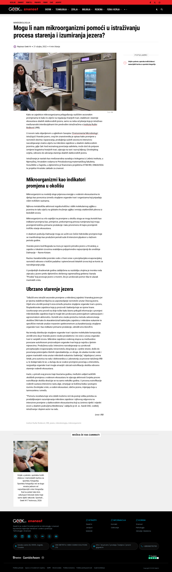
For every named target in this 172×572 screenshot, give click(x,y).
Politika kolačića (69, 568)
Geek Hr (23, 500)
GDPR (49, 568)
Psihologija (140, 527)
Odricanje (115, 527)
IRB (47, 423)
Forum (45, 2)
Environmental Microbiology (85, 133)
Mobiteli (29, 2)
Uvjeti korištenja (99, 568)
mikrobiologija (61, 423)
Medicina (98, 9)
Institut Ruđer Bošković (35, 423)
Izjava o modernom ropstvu (35, 568)
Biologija (86, 9)
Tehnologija (61, 9)
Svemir (48, 9)
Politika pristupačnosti (84, 568)
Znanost (21, 2)
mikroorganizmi (74, 423)
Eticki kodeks (57, 568)
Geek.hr (89, 524)
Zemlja (74, 9)
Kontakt (114, 524)
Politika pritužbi (18, 568)
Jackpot (58, 2)
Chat (51, 2)
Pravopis (38, 2)
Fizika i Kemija (113, 9)
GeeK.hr (12, 2)
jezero (52, 423)
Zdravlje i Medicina (143, 531)
